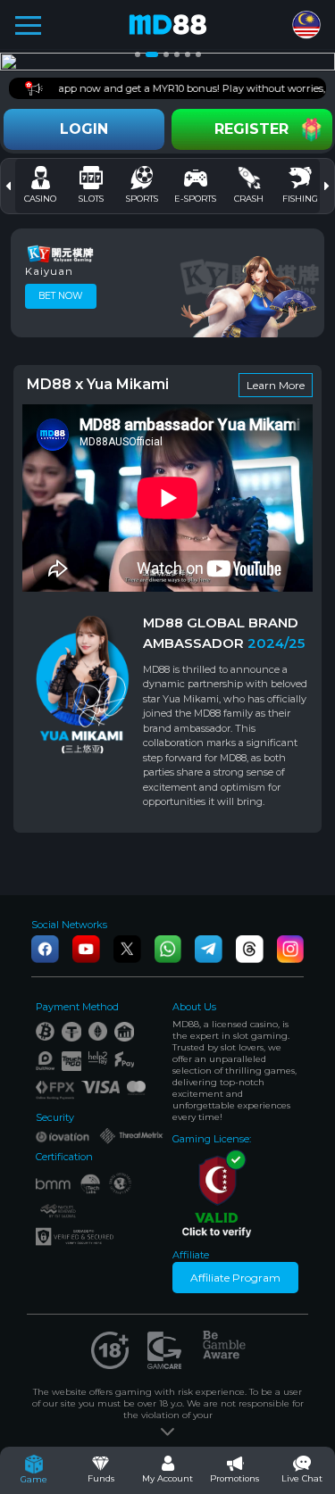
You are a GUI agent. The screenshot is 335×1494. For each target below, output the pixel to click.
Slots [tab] (91, 198)
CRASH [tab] (249, 198)
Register (251, 128)
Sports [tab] (142, 198)
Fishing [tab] (300, 198)
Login (84, 128)
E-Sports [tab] (195, 198)
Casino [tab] (40, 198)
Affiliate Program (235, 1277)
